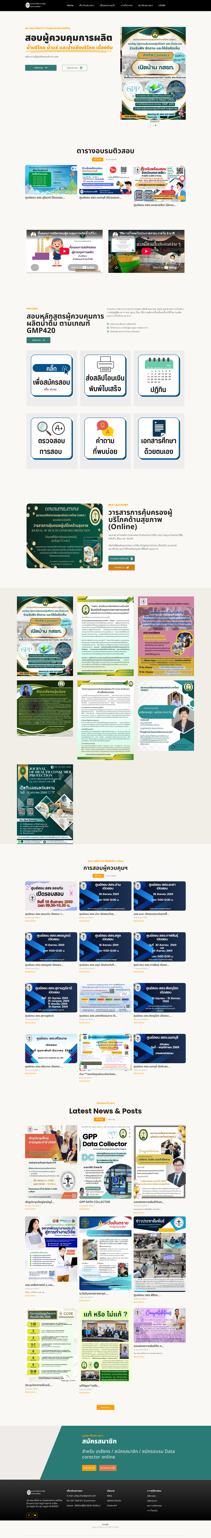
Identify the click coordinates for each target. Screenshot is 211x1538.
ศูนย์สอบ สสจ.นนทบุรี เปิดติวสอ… (152, 1066)
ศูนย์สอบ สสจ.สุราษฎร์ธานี (39, 1015)
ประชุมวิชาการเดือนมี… (38, 1385)
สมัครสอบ (151, 1495)
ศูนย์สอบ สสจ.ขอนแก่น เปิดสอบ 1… (44, 914)
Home (70, 5)
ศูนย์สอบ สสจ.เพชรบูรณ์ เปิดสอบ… (44, 965)
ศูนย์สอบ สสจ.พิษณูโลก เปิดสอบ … (153, 1015)
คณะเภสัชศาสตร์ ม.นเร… (40, 1285)
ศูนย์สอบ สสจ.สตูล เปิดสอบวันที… (97, 965)
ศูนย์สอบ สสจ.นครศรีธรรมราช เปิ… (98, 1015)
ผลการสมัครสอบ (154, 1505)
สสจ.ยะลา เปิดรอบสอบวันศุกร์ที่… (151, 914)
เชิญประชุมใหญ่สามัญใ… (39, 1202)
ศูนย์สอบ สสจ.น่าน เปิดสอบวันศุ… (97, 914)
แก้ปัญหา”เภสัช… (89, 1385)
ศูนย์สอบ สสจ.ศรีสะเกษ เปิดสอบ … (44, 1066)
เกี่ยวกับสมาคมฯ (86, 5)
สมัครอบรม (152, 1500)
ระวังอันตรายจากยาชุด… (93, 1293)
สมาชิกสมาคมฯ (145, 5)
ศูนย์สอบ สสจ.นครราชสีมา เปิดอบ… (155, 205)
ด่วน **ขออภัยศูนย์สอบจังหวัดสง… (98, 1074)
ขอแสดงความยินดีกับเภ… (149, 1202)
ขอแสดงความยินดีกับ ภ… (149, 1346)
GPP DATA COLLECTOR (94, 1202)
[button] (123, 75)
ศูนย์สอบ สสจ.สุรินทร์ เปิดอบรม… (45, 197)
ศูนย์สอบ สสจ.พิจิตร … (147, 1295)
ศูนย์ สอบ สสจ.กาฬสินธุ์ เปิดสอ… (151, 965)
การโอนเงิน (152, 1510)
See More (105, 1407)
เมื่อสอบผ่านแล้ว (107, 5)
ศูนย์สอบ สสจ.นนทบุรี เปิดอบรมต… (100, 197)
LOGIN (161, 5)
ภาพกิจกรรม (126, 5)
